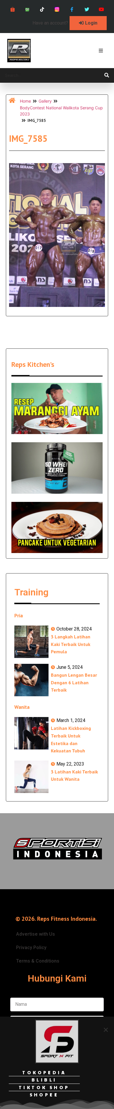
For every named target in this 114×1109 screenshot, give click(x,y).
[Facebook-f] (71, 9)
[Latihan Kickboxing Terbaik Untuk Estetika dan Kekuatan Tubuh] (31, 733)
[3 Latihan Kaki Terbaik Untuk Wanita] (31, 777)
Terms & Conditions (37, 961)
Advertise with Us (35, 934)
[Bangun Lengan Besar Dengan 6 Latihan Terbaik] (31, 680)
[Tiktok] (42, 9)
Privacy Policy (31, 947)
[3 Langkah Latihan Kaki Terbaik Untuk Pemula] (31, 642)
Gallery (45, 101)
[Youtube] (101, 9)
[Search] (106, 75)
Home (25, 101)
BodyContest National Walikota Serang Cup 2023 (61, 110)
